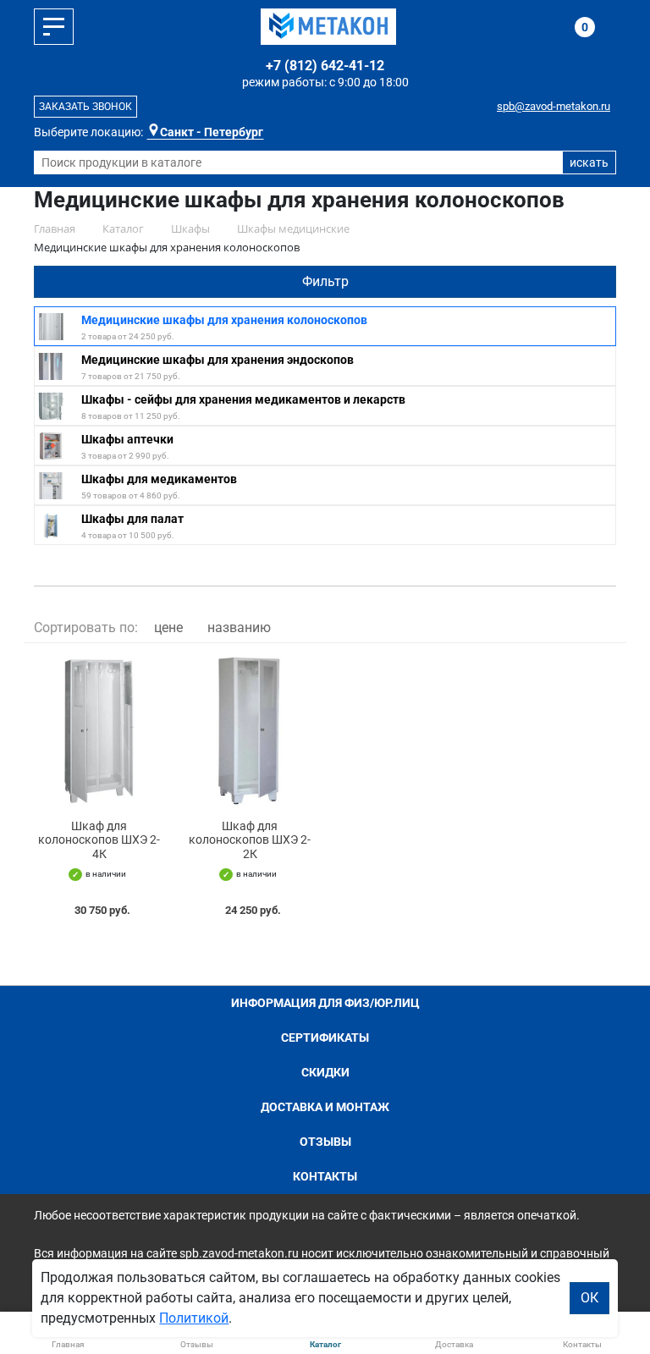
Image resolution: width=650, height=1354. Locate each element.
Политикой (194, 1318)
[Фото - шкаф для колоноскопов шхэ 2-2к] (249, 731)
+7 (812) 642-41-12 (325, 66)
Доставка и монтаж (325, 1107)
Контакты (325, 1176)
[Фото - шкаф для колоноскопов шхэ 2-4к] (99, 731)
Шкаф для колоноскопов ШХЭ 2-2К (250, 840)
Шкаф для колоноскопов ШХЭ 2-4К (99, 840)
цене (168, 627)
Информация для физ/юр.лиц (325, 1003)
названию (239, 627)
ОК (589, 1298)
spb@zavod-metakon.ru (553, 106)
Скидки (325, 1072)
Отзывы (325, 1141)
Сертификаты (325, 1037)
